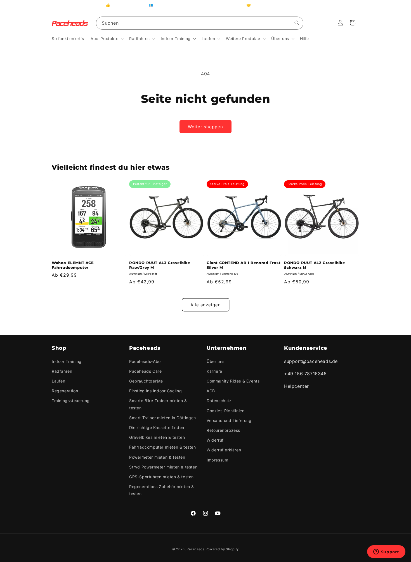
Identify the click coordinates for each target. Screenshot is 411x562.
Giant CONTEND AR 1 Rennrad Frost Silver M (243, 265)
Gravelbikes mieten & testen (157, 437)
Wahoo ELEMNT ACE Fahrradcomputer (73, 265)
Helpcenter (296, 386)
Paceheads (195, 549)
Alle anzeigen (205, 304)
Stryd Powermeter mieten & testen (163, 467)
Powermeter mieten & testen (157, 457)
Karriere (214, 371)
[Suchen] (297, 23)
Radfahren (62, 371)
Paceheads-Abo (145, 361)
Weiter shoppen (205, 126)
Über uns (216, 361)
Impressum (217, 460)
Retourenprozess (223, 430)
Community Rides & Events (233, 381)
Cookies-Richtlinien (225, 410)
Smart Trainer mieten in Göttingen (162, 417)
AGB (211, 390)
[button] (106, 39)
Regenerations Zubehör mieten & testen (161, 490)
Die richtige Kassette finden (156, 427)
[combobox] (199, 23)
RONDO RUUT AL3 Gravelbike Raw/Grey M (159, 265)
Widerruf (215, 440)
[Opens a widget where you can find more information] (386, 552)
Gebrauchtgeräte (146, 381)
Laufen (58, 381)
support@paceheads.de (311, 361)
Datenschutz (219, 400)
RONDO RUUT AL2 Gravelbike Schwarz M (314, 265)
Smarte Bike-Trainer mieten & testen (158, 404)
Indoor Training (67, 361)
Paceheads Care (145, 371)
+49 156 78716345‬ (305, 374)
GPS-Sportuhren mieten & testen (161, 476)
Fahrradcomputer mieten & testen (162, 447)
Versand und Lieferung (229, 420)
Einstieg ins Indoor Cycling (155, 390)
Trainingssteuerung (71, 400)
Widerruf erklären (224, 449)
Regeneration (65, 390)
